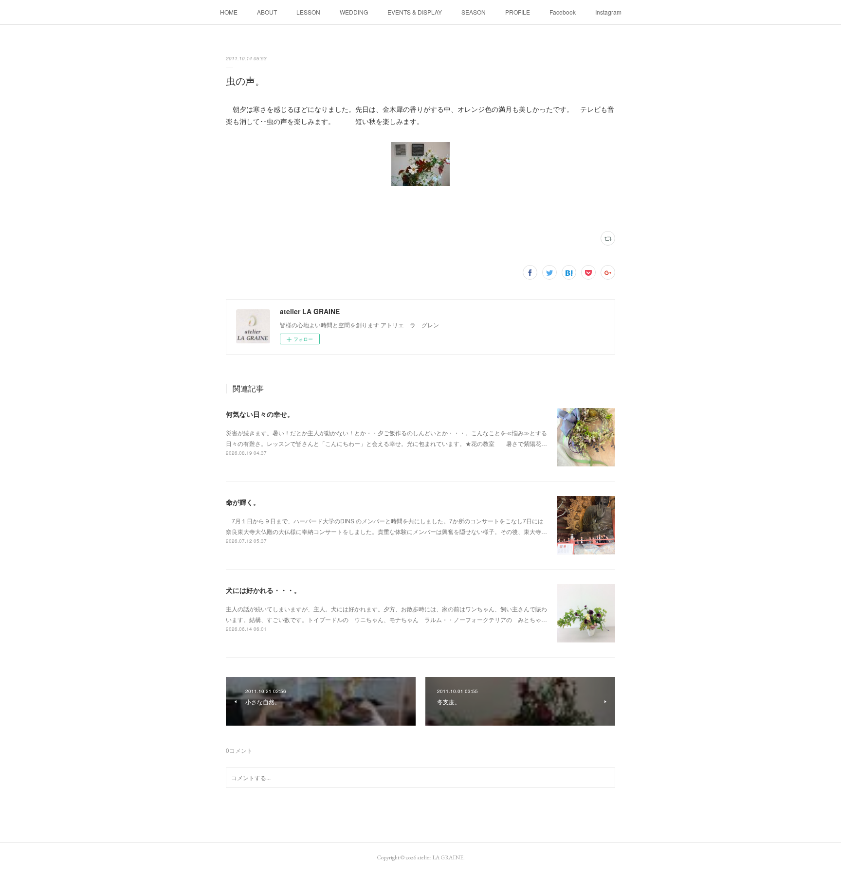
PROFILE (517, 12)
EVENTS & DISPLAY (414, 12)
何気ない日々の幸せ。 (260, 414)
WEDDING (354, 12)
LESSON (308, 12)
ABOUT (267, 12)
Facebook (562, 12)
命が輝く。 (243, 502)
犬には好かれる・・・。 (263, 590)
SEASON (473, 12)
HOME (229, 12)
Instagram (608, 12)
